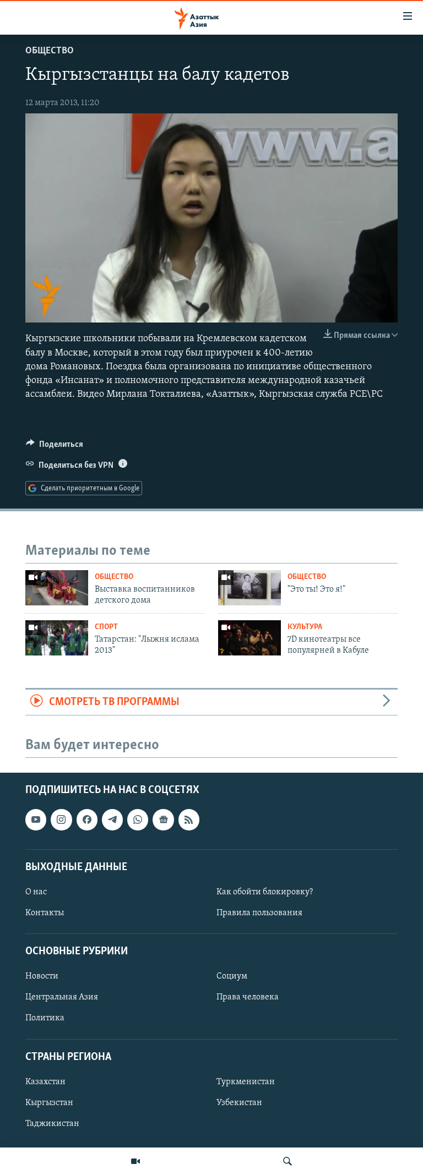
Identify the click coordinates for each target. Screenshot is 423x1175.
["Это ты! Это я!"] (249, 587)
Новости (41, 976)
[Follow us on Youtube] (35, 819)
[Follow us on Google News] (163, 819)
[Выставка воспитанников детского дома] (56, 587)
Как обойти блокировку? (264, 892)
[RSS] (188, 819)
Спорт (106, 627)
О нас (36, 892)
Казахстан (45, 1082)
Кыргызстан (49, 1103)
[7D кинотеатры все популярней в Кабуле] (249, 637)
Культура (305, 627)
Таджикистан (52, 1123)
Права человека (247, 997)
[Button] (54, 446)
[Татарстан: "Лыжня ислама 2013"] (56, 637)
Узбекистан (239, 1103)
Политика (44, 1018)
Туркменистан (245, 1082)
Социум (231, 976)
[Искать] (287, 1161)
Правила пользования (259, 913)
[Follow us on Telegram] (112, 819)
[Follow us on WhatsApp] (137, 819)
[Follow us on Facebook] (87, 819)
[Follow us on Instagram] (61, 819)
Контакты (44, 913)
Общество (49, 51)
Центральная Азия (61, 997)
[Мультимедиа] (135, 1161)
